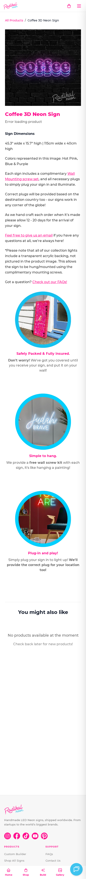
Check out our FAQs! (49, 282)
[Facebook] (16, 836)
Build (43, 874)
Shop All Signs (14, 860)
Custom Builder (15, 854)
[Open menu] (79, 6)
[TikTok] (26, 836)
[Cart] (69, 6)
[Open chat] (76, 869)
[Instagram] (7, 836)
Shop (26, 874)
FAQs (49, 854)
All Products (14, 20)
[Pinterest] (44, 836)
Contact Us (53, 860)
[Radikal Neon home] (10, 6)
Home (8, 874)
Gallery (60, 874)
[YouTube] (35, 836)
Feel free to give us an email (29, 235)
